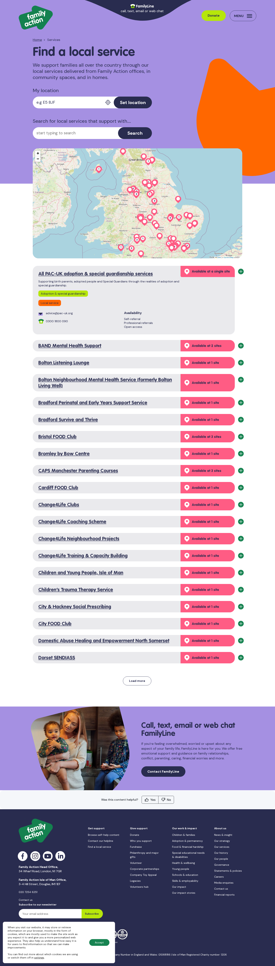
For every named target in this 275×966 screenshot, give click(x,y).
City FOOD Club (54, 624)
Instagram (35, 856)
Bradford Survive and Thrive (68, 420)
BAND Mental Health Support (69, 346)
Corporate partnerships (144, 869)
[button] (130, 190)
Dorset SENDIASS (56, 658)
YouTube (48, 856)
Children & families (183, 835)
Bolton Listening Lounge (63, 363)
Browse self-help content (103, 835)
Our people (221, 858)
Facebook (23, 856)
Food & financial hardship (188, 846)
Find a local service (99, 846)
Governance (221, 864)
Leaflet (219, 257)
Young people (180, 869)
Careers (219, 876)
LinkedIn (60, 856)
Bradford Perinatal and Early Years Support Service (92, 403)
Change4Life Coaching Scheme (72, 522)
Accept (99, 942)
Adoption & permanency (187, 841)
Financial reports (224, 894)
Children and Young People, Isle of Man (80, 573)
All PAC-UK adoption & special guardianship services (95, 274)
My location (46, 91)
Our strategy (222, 841)
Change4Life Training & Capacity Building (83, 556)
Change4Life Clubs (58, 505)
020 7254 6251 (28, 892)
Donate (214, 15)
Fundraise (136, 846)
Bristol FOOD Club (57, 437)
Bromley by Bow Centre (64, 454)
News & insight (223, 835)
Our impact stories (183, 892)
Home (37, 40)
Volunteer (136, 863)
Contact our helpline (100, 841)
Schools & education (185, 875)
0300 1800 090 (57, 321)
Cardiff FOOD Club (58, 488)
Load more (137, 681)
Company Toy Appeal (143, 875)
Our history (221, 852)
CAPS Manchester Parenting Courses (78, 471)
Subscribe (92, 913)
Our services (221, 846)
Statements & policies (228, 870)
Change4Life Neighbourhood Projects (78, 539)
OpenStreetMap (228, 257)
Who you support (141, 841)
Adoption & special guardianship (63, 294)
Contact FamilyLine (163, 771)
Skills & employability (185, 880)
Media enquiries (223, 882)
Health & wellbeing (183, 863)
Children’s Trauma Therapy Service (75, 590)
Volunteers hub (139, 886)
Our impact (179, 886)
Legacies (135, 880)
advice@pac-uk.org (59, 313)
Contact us (26, 900)
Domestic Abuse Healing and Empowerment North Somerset (103, 641)
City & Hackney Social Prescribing (74, 607)
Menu (239, 16)
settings (39, 957)
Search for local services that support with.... (82, 121)
